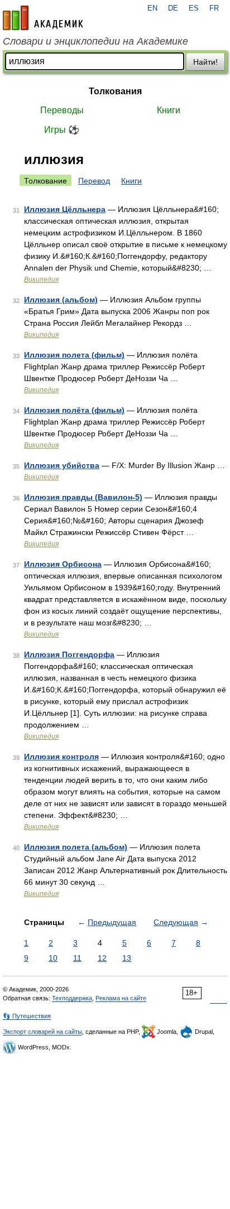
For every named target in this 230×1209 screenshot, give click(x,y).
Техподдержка (72, 998)
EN (152, 8)
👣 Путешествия (27, 1016)
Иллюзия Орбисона (63, 564)
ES (194, 8)
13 (126, 957)
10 (53, 957)
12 (102, 957)
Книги (168, 110)
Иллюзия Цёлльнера (65, 209)
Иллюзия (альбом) (61, 299)
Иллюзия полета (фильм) (74, 354)
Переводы (62, 110)
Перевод (94, 180)
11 (77, 957)
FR (214, 8)
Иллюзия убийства (61, 465)
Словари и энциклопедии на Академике (95, 41)
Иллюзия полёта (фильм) (74, 410)
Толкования (115, 91)
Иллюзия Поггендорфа (69, 654)
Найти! (205, 61)
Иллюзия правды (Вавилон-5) (83, 497)
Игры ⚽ (61, 129)
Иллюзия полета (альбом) (75, 846)
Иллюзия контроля (61, 756)
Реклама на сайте (120, 998)
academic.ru (43, 18)
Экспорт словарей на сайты (42, 1031)
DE (173, 8)
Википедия (41, 279)
